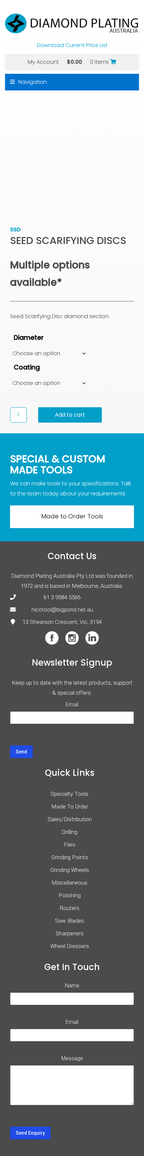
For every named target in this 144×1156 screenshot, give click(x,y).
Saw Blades (69, 920)
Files (69, 844)
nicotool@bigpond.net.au (62, 609)
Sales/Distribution (70, 819)
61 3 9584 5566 (62, 597)
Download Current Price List (72, 45)
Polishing (70, 895)
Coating (27, 367)
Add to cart (70, 415)
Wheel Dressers (69, 946)
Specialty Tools (69, 793)
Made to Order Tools (72, 516)
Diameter (29, 337)
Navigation (32, 82)
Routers (69, 908)
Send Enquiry (30, 1133)
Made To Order (69, 806)
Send (21, 751)
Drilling (69, 832)
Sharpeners (70, 933)
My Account (43, 62)
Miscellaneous (69, 882)
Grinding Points (69, 857)
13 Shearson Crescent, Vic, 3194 (62, 622)
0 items (100, 62)
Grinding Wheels (69, 870)
